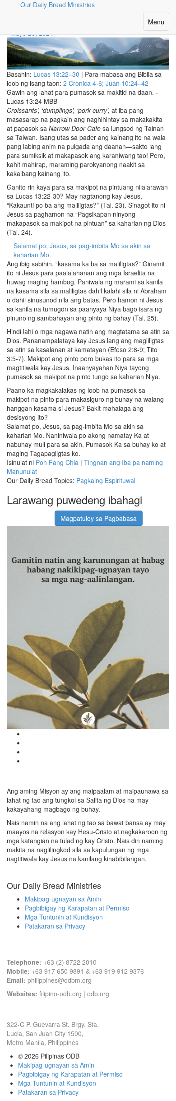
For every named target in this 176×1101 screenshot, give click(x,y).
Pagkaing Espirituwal (105, 480)
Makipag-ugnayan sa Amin (63, 898)
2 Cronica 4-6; (84, 83)
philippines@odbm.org (60, 980)
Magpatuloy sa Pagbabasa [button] (98, 518)
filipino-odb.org (60, 993)
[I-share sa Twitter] (35, 514)
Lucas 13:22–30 (56, 74)
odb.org (98, 993)
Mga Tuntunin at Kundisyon (64, 916)
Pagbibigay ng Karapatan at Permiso (77, 907)
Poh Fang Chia (57, 462)
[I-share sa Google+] (24, 514)
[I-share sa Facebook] (13, 514)
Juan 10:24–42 (127, 83)
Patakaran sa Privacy (55, 925)
